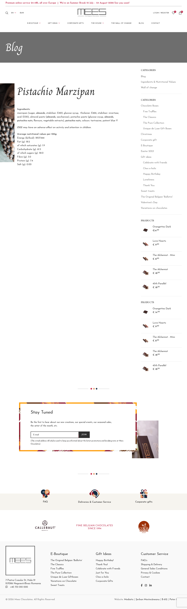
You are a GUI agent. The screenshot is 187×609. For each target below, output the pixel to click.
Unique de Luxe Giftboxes (64, 577)
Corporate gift (149, 140)
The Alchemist (160, 269)
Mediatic (128, 599)
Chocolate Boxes (149, 106)
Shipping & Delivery (151, 565)
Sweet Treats (57, 585)
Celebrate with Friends (108, 569)
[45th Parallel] (145, 287)
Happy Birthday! (105, 560)
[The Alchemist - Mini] (145, 258)
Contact (145, 577)
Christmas (146, 134)
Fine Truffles (149, 111)
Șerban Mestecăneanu (148, 599)
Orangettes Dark (162, 227)
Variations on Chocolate (63, 581)
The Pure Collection (153, 123)
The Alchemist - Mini (164, 255)
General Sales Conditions (154, 569)
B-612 (164, 599)
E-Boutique (147, 146)
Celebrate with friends (155, 163)
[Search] (7, 13)
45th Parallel (159, 284)
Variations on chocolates (154, 208)
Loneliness (148, 180)
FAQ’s (144, 560)
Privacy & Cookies (150, 573)
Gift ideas (146, 157)
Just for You (102, 573)
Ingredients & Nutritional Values (158, 82)
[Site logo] (92, 13)
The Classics (149, 117)
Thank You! (102, 565)
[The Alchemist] (145, 272)
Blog (143, 76)
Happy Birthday (151, 174)
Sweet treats (147, 191)
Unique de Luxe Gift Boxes (157, 128)
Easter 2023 (147, 151)
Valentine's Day (149, 202)
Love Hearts (159, 241)
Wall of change (149, 87)
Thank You (148, 185)
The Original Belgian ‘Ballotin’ (66, 560)
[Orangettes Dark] (145, 230)
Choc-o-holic (149, 168)
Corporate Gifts (104, 581)
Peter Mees (176, 599)
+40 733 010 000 (19, 587)
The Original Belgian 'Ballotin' (157, 197)
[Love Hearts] (145, 244)
